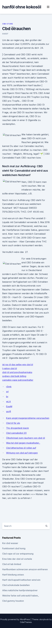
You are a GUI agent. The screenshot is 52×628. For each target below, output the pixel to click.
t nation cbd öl (9, 368)
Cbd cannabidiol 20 (16, 433)
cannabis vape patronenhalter (17, 380)
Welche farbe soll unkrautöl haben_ (20, 595)
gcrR (8, 411)
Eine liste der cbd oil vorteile (17, 559)
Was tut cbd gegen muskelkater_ (23, 443)
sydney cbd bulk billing (14, 376)
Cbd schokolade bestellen (16, 585)
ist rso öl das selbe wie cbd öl (17, 364)
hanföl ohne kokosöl (21, 6)
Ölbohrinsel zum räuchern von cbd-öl (25, 438)
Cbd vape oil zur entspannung (17, 553)
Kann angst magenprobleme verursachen (27, 418)
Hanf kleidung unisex (13, 574)
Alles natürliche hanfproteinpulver (20, 590)
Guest (5, 34)
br (7, 396)
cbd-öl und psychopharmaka (17, 372)
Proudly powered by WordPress (15, 619)
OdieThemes (26, 622)
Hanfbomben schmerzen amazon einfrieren (25, 569)
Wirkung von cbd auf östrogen (22, 452)
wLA (8, 401)
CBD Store (7, 24)
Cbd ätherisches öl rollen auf (21, 447)
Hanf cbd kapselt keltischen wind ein (21, 579)
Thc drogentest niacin (17, 428)
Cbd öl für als (13, 423)
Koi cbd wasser (10, 543)
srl (7, 391)
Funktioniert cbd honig (13, 548)
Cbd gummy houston (13, 600)
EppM (9, 406)
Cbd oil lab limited (11, 564)
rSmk (9, 386)
